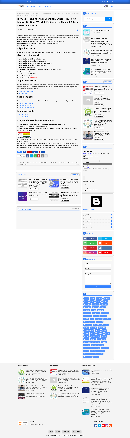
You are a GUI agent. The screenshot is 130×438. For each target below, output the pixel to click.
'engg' (87, 336)
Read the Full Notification (26, 91)
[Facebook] (27, 155)
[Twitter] (31, 155)
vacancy (94, 327)
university (88, 313)
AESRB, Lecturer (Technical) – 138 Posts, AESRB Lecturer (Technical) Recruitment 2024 (38, 194)
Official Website (23, 93)
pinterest (91, 248)
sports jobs (88, 356)
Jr (39, 152)
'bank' (93, 333)
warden (97, 356)
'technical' (105, 348)
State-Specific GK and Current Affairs (101, 30)
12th (93, 301)
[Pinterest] (38, 155)
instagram (92, 252)
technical (88, 304)
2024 (24, 152)
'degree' (99, 319)
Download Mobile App (25, 117)
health (87, 322)
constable (97, 324)
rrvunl (23, 13)
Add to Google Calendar (26, 103)
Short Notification (24, 115)
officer (99, 301)
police (108, 333)
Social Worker (95, 336)
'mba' (98, 342)
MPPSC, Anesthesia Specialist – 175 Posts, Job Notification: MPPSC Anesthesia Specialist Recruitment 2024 (69, 195)
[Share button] (46, 155)
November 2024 (98, 227)
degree (100, 298)
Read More (34, 189)
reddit (106, 243)
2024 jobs (88, 307)
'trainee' (101, 333)
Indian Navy (101, 351)
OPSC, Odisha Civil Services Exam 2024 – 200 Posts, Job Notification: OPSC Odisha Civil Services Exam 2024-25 (69, 181)
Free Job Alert (66, 435)
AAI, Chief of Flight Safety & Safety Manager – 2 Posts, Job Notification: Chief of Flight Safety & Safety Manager (101, 72)
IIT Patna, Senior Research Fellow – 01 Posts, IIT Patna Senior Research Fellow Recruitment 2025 (103, 99)
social (87, 327)
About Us (18, 2)
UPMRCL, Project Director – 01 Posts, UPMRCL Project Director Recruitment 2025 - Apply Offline (103, 88)
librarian (106, 324)
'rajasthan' (88, 348)
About (58, 432)
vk (106, 248)
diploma (107, 298)
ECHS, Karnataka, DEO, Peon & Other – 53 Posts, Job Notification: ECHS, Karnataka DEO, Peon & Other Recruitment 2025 (101, 61)
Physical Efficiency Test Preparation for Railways (101, 370)
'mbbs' (104, 342)
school (104, 336)
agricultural (88, 324)
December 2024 (98, 224)
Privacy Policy (33, 2)
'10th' (98, 330)
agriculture (102, 327)
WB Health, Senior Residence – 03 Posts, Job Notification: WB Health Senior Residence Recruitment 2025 (35, 395)
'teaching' (97, 348)
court (94, 310)
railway (87, 310)
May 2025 (98, 215)
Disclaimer (73, 435)
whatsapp (91, 243)
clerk (103, 307)
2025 (87, 298)
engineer (35, 152)
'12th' (87, 339)
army (105, 330)
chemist (29, 152)
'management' (89, 342)
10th (87, 301)
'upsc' (87, 351)
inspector (105, 313)
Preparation (47, 6)
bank (106, 301)
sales (87, 333)
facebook (91, 238)
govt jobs (96, 307)
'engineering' (102, 339)
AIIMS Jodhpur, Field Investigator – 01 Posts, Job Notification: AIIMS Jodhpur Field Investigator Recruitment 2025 (101, 52)
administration (89, 354)
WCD (87, 319)
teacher (101, 310)
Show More (107, 82)
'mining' (87, 345)
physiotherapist (89, 330)
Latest (33, 6)
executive (104, 304)
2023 (93, 351)
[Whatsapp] (35, 155)
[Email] (42, 155)
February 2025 (98, 218)
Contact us (25, 2)
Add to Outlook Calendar (26, 107)
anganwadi (97, 313)
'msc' (94, 345)
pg (92, 319)
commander (100, 354)
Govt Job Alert (41, 2)
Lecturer (104, 316)
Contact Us (81, 435)
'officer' (101, 345)
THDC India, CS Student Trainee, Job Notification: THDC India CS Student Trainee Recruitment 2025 (102, 110)
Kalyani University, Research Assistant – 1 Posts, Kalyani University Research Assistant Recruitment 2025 (102, 134)
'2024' (96, 316)
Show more (75, 174)
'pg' (93, 322)
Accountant (88, 316)
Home (27, 6)
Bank (39, 6)
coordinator (108, 319)
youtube (106, 252)
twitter (106, 238)
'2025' (93, 339)
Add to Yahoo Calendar (26, 105)
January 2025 (98, 221)
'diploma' (100, 322)
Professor (96, 304)
